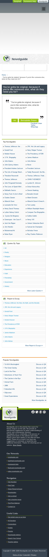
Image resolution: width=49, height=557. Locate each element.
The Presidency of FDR (35, 154)
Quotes (10, 528)
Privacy (33, 555)
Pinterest (44, 412)
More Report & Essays (33, 345)
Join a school (12, 496)
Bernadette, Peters (29, 120)
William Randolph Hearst (35, 208)
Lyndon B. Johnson (34, 183)
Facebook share (36, 123)
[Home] (14, 58)
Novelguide (43, 1)
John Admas (31, 161)
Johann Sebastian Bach (35, 223)
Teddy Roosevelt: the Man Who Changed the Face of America (37, 172)
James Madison (32, 157)
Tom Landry (31, 205)
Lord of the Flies (10, 371)
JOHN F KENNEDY (34, 179)
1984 (6, 385)
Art (14, 120)
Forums (10, 531)
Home (4, 75)
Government (9, 282)
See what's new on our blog (17, 517)
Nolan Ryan (8, 234)
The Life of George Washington (14, 172)
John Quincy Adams (11, 165)
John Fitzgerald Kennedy (13, 183)
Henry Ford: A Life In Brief (13, 194)
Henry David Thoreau (12, 208)
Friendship (8, 278)
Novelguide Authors (14, 535)
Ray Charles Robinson (35, 234)
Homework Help (30, 1)
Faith (6, 273)
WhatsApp (34, 127)
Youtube (33, 412)
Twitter (33, 125)
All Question (12, 521)
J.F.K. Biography (10, 157)
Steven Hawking (32, 190)
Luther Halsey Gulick (12, 212)
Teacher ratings (13, 542)
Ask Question (12, 482)
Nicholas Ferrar (32, 230)
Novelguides (12, 492)
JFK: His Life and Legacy (36, 146)
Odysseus (8, 392)
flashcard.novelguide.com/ (16, 468)
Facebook (40, 412)
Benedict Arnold (32, 194)
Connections (12, 524)
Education (8, 265)
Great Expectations (11, 396)
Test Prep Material (14, 503)
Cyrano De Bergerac (12, 216)
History (7, 286)
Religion (7, 256)
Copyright (26, 555)
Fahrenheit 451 (10, 389)
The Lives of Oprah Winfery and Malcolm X (14, 187)
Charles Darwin (10, 198)
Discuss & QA (41, 364)
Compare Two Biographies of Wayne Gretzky (37, 212)
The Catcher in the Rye (12, 378)
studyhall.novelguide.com (16, 461)
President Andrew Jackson (14, 168)
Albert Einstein (32, 198)
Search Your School (14, 538)
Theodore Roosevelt (11, 176)
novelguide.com (13, 457)
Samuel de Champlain (34, 227)
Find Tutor (11, 485)
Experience (8, 269)
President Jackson (33, 168)
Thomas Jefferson (11, 179)
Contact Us (11, 506)
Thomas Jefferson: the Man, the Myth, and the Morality (14, 146)
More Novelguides (38, 400)
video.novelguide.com (15, 471)
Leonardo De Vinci (11, 205)
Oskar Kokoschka (33, 187)
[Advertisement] (24, 28)
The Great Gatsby (11, 368)
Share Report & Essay (15, 489)
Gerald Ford (9, 150)
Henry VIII (30, 219)
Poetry (7, 252)
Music (6, 261)
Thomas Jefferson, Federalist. (37, 176)
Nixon (29, 165)
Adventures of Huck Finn (13, 375)
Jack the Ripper (10, 223)
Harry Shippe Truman (34, 150)
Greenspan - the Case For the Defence (14, 219)
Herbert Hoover (10, 154)
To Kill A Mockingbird (12, 364)
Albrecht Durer (9, 201)
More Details (17, 445)
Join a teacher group (14, 499)
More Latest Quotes (34, 291)
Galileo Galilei (32, 216)
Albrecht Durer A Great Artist (37, 201)
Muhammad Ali (10, 230)
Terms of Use (17, 555)
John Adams (9, 161)
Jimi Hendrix (9, 227)
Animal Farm (9, 382)
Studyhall (17, 1)
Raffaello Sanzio (10, 190)
